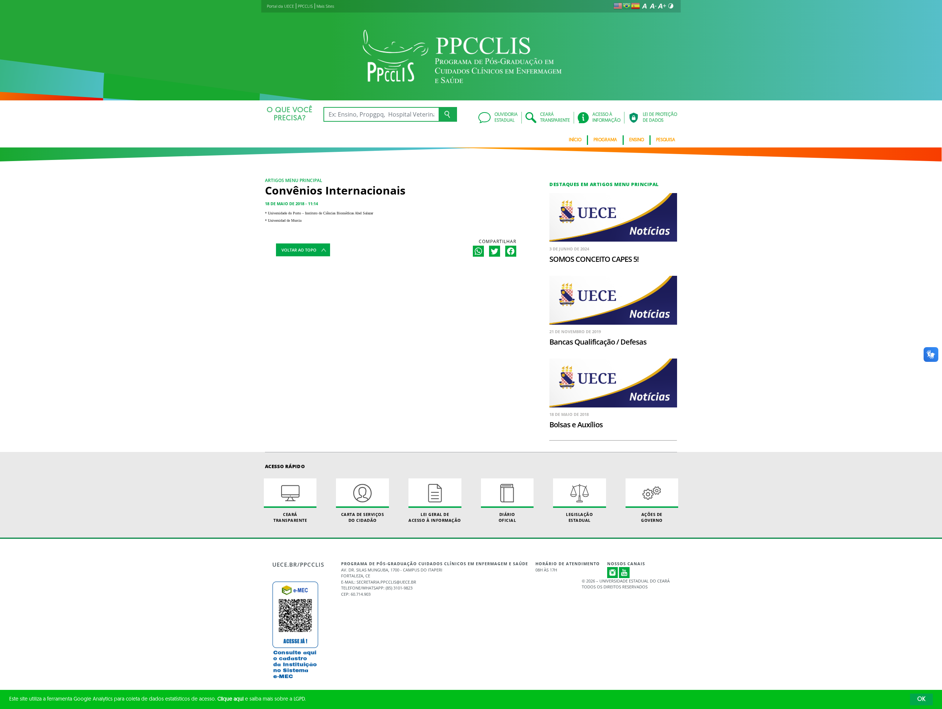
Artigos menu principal (293, 180)
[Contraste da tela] (670, 5)
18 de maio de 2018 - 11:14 (291, 203)
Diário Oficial (507, 517)
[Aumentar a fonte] (662, 5)
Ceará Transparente (290, 517)
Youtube (624, 572)
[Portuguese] (626, 5)
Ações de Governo (652, 517)
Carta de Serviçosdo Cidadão (362, 517)
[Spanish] (635, 5)
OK (921, 699)
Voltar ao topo (298, 250)
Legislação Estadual (579, 517)
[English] (617, 5)
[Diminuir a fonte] (653, 5)
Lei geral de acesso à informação (434, 517)
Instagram (612, 572)
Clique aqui (230, 699)
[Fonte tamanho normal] (644, 5)
